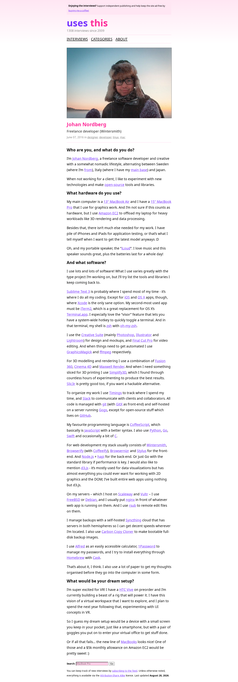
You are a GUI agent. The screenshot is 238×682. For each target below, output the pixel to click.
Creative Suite (92, 334)
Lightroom (75, 340)
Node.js (88, 456)
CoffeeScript (139, 424)
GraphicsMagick (79, 352)
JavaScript (92, 430)
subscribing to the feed (124, 670)
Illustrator (144, 334)
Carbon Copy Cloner (117, 531)
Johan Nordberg (85, 158)
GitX (119, 404)
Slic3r (71, 383)
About (122, 38)
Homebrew (75, 557)
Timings (115, 392)
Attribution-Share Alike (112, 675)
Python (155, 430)
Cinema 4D (82, 366)
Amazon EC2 (108, 213)
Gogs (103, 410)
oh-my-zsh (128, 325)
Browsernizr (119, 450)
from (88, 169)
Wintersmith (156, 445)
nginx (130, 499)
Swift (71, 436)
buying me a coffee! (78, 10)
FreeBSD (73, 499)
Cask (96, 557)
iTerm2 (85, 308)
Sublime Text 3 (78, 291)
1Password (146, 546)
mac (122, 137)
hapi (100, 456)
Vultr (144, 494)
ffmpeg (105, 352)
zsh (109, 325)
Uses (87, 22)
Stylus (141, 450)
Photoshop (125, 334)
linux (116, 137)
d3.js (84, 467)
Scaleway (125, 494)
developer (105, 137)
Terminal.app (77, 314)
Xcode (82, 302)
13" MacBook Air (116, 201)
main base (139, 169)
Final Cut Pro (142, 340)
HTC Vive (126, 589)
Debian (91, 499)
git (104, 404)
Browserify (75, 450)
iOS (127, 297)
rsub (132, 505)
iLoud (125, 248)
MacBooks (129, 641)
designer (92, 137)
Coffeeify (100, 450)
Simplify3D (117, 372)
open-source (114, 184)
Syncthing (133, 520)
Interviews (77, 38)
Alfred (80, 546)
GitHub (85, 415)
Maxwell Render (111, 366)
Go (165, 430)
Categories (101, 38)
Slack (87, 398)
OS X (141, 297)
